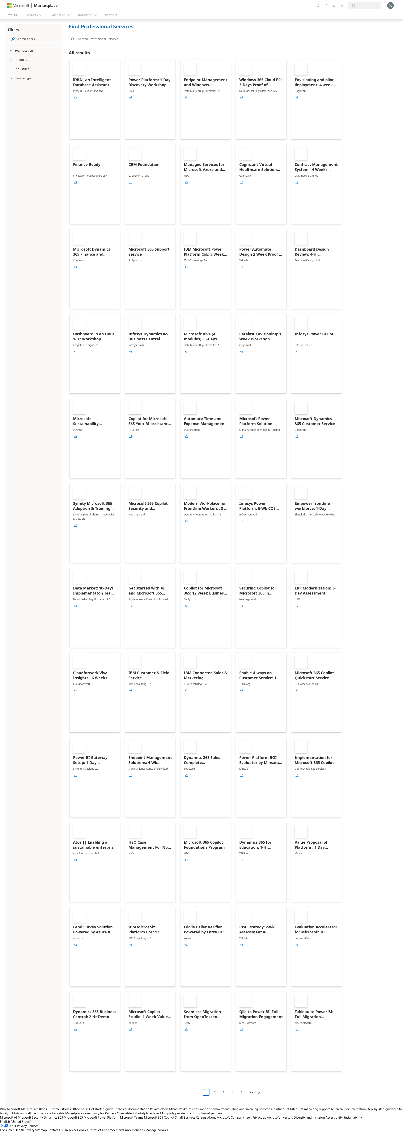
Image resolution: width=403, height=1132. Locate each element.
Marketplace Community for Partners (90, 1113)
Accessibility (334, 1117)
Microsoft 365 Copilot (159, 1117)
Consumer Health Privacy (17, 1130)
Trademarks (116, 1130)
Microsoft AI (8, 1117)
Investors (287, 1117)
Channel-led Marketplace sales (138, 1113)
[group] (75, 97)
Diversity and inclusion (309, 1117)
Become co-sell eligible (48, 1113)
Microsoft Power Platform (101, 1117)
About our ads (135, 1130)
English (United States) (15, 1121)
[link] (95, 99)
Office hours (80, 1109)
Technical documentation (131, 1109)
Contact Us (55, 1130)
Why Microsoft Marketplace (19, 1109)
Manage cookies (156, 1130)
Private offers (159, 1109)
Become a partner (271, 1109)
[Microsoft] (18, 5)
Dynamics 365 (53, 1117)
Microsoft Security (30, 1117)
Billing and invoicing (244, 1109)
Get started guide (101, 1109)
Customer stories (59, 1109)
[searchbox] (38, 39)
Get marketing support (314, 1109)
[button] (72, 39)
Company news (241, 1117)
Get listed (291, 1109)
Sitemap (41, 1130)
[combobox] (133, 39)
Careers (201, 1117)
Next (252, 1092)
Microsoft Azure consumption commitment (199, 1109)
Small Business (185, 1117)
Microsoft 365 (73, 1117)
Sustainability (352, 1117)
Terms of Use (98, 1130)
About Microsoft (218, 1117)
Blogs (43, 1109)
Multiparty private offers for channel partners (191, 1113)
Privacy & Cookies (75, 1130)
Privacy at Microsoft (266, 1117)
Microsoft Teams (131, 1117)
